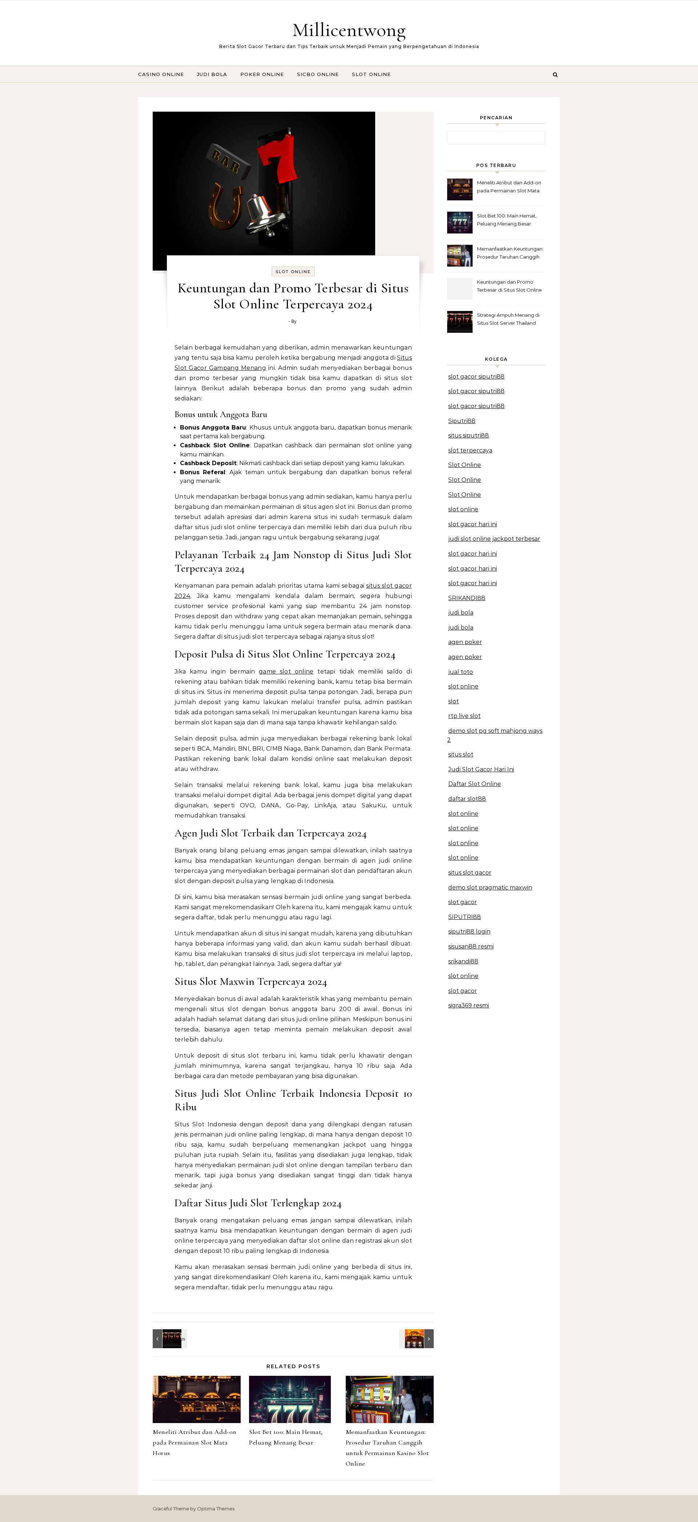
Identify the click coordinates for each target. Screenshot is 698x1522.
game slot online (286, 671)
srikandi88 (463, 961)
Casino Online (161, 74)
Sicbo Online (318, 74)
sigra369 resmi (468, 1005)
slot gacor (462, 902)
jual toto (460, 671)
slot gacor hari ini (472, 524)
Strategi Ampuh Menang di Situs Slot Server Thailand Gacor (508, 320)
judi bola (460, 612)
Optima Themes (215, 1508)
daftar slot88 (467, 798)
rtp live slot (464, 715)
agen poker (465, 642)
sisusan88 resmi (471, 946)
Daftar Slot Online (474, 783)
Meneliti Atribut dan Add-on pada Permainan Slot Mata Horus (195, 1442)
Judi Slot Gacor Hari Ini (481, 769)
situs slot (460, 754)
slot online (463, 509)
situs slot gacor (470, 872)
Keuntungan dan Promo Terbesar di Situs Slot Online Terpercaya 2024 (509, 287)
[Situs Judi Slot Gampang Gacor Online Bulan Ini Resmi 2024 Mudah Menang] (417, 1338)
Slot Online (371, 74)
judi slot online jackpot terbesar (494, 538)
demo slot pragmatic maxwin (490, 887)
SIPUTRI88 (464, 917)
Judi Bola (212, 74)
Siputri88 (462, 421)
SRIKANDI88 (466, 598)
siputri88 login (469, 931)
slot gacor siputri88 (476, 376)
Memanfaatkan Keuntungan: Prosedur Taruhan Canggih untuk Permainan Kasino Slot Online (510, 253)
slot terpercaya (470, 450)
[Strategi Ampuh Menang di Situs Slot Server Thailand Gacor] (169, 1338)
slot (453, 701)
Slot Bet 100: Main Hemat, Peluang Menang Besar (507, 220)
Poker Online (262, 74)
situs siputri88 (468, 435)
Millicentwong (349, 29)
